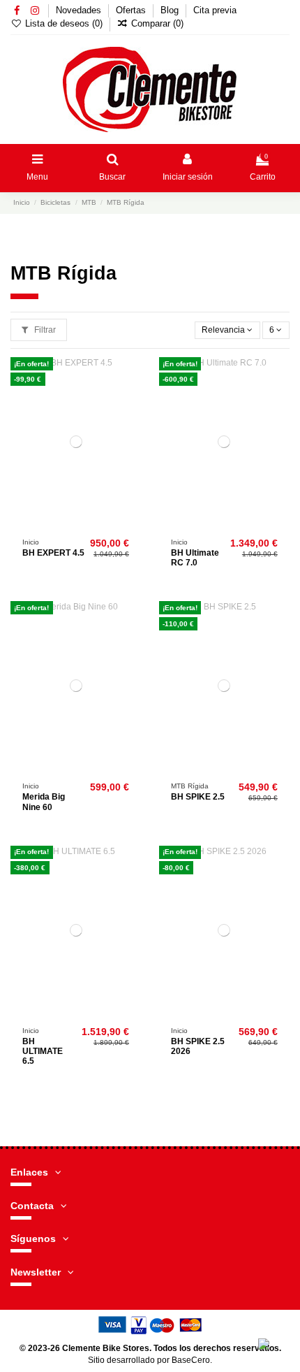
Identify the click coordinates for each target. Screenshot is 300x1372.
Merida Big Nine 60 (43, 801)
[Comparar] (131, 399)
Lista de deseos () (63, 23)
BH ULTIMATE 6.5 (42, 1052)
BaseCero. (192, 1360)
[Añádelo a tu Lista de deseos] (131, 376)
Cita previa (215, 10)
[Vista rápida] (131, 422)
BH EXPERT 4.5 (53, 553)
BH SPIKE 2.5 (198, 797)
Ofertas (132, 10)
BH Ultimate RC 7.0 (195, 558)
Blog (170, 10)
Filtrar (44, 330)
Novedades (80, 10)
